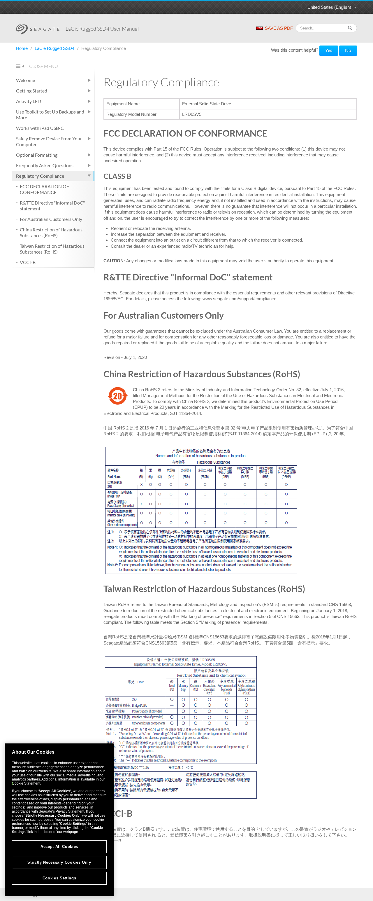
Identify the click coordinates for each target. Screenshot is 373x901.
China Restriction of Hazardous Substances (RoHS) (51, 232)
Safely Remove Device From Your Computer (49, 141)
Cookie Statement (26, 783)
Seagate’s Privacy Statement (61, 811)
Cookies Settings (59, 878)
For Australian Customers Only (51, 219)
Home (22, 48)
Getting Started (31, 90)
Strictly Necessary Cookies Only (59, 862)
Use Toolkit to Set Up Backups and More (50, 114)
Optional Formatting (36, 155)
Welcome (25, 80)
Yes (328, 50)
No (348, 50)
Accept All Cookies (59, 846)
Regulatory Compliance (40, 176)
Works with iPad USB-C (40, 128)
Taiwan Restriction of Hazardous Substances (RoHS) (52, 248)
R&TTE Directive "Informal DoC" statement (52, 205)
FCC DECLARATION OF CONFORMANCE (44, 189)
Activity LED (28, 101)
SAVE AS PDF (279, 28)
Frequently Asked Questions (44, 165)
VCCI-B (28, 262)
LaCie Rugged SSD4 (55, 48)
